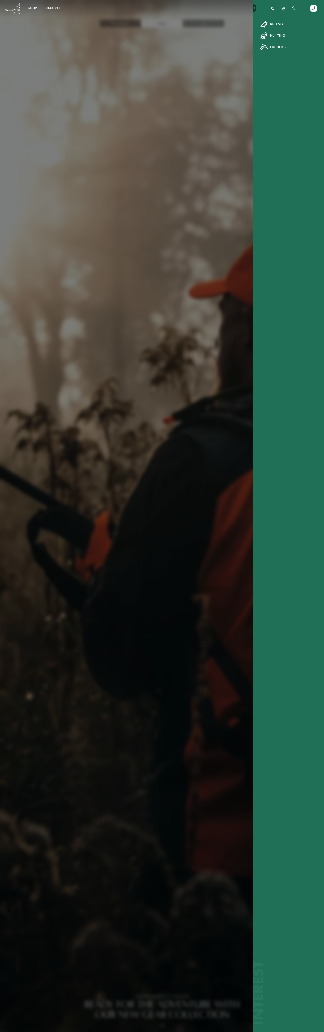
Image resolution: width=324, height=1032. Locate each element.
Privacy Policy (217, 73)
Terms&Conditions (191, 73)
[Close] (238, 28)
